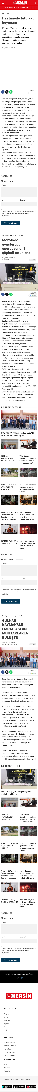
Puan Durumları (9, 1052)
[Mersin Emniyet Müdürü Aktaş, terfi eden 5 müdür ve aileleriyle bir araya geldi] (28, 502)
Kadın (6, 1030)
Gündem (32, 260)
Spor (5, 1027)
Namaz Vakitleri (9, 1055)
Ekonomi (7, 1020)
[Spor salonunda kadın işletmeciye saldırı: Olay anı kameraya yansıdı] (28, 475)
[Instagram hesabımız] (22, 978)
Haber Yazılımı (25, 1080)
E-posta (23, 200)
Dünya (6, 1033)
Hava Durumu (8, 1049)
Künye (6, 1064)
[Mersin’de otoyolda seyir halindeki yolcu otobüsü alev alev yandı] (28, 531)
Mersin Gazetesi (9, 1042)
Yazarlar (7, 1071)
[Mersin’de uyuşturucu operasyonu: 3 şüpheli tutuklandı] (19, 779)
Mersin (6, 1014)
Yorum (4, 185)
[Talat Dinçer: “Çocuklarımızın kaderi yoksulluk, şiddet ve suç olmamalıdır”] (28, 446)
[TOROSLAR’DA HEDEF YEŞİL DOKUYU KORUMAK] (9, 475)
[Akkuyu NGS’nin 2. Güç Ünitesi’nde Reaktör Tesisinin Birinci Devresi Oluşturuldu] (9, 502)
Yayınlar (7, 1068)
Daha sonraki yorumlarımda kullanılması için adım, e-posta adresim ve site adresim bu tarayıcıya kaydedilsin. (19, 213)
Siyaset (6, 1024)
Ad (3, 200)
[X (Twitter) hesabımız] (18, 978)
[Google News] (32, 93)
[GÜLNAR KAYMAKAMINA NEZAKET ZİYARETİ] (9, 446)
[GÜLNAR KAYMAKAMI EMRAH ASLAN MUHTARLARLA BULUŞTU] (19, 420)
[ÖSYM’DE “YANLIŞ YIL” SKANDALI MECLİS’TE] (9, 531)
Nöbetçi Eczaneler (10, 1046)
